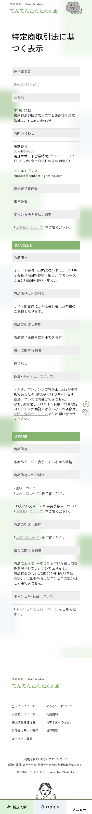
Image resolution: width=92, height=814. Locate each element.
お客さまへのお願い (59, 722)
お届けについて (28, 493)
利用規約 (52, 714)
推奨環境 (52, 730)
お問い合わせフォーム (31, 413)
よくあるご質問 (22, 739)
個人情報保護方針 (23, 722)
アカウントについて (59, 706)
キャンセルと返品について (36, 609)
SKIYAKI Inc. (68, 772)
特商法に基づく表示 (25, 730)
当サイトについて (23, 706)
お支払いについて (29, 227)
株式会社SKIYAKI (26, 84)
